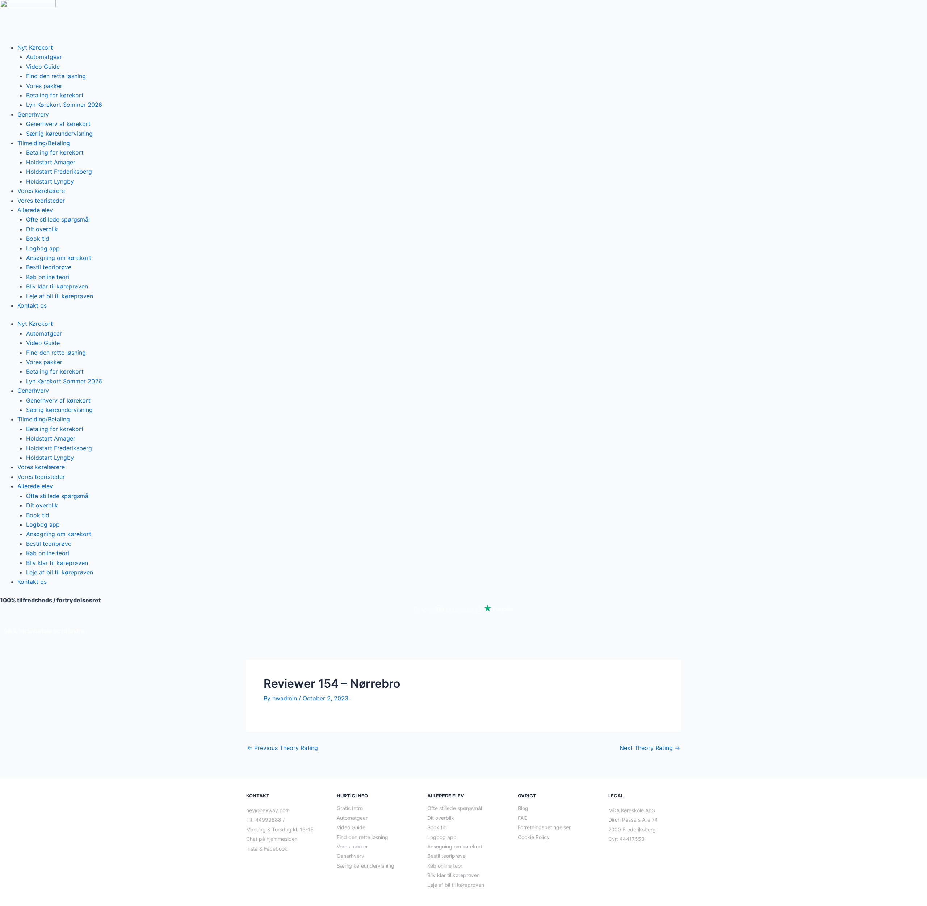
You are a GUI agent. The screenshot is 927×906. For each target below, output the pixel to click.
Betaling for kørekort (55, 95)
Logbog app (43, 248)
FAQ (523, 818)
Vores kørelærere (41, 190)
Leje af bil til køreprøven (59, 296)
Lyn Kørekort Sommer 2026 (64, 104)
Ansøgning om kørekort (58, 257)
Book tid (37, 238)
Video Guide (43, 66)
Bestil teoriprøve (48, 267)
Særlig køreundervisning (59, 133)
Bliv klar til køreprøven (57, 286)
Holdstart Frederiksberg (59, 171)
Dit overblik (42, 229)
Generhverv (33, 114)
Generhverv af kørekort (58, 123)
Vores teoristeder (41, 200)
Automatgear (44, 56)
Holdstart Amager (50, 162)
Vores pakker (44, 85)
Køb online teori (47, 277)
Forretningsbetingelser (544, 827)
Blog (523, 808)
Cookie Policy (534, 837)
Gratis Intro (350, 808)
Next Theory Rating (650, 748)
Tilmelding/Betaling (43, 143)
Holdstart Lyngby (50, 181)
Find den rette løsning (56, 76)
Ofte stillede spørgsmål (58, 219)
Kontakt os (32, 305)
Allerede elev (35, 210)
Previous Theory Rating (282, 748)
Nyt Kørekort (35, 47)
